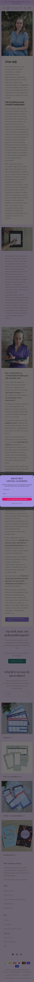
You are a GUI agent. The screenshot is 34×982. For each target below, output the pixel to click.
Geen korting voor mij (17, 503)
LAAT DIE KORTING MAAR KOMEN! (17, 499)
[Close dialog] (32, 476)
